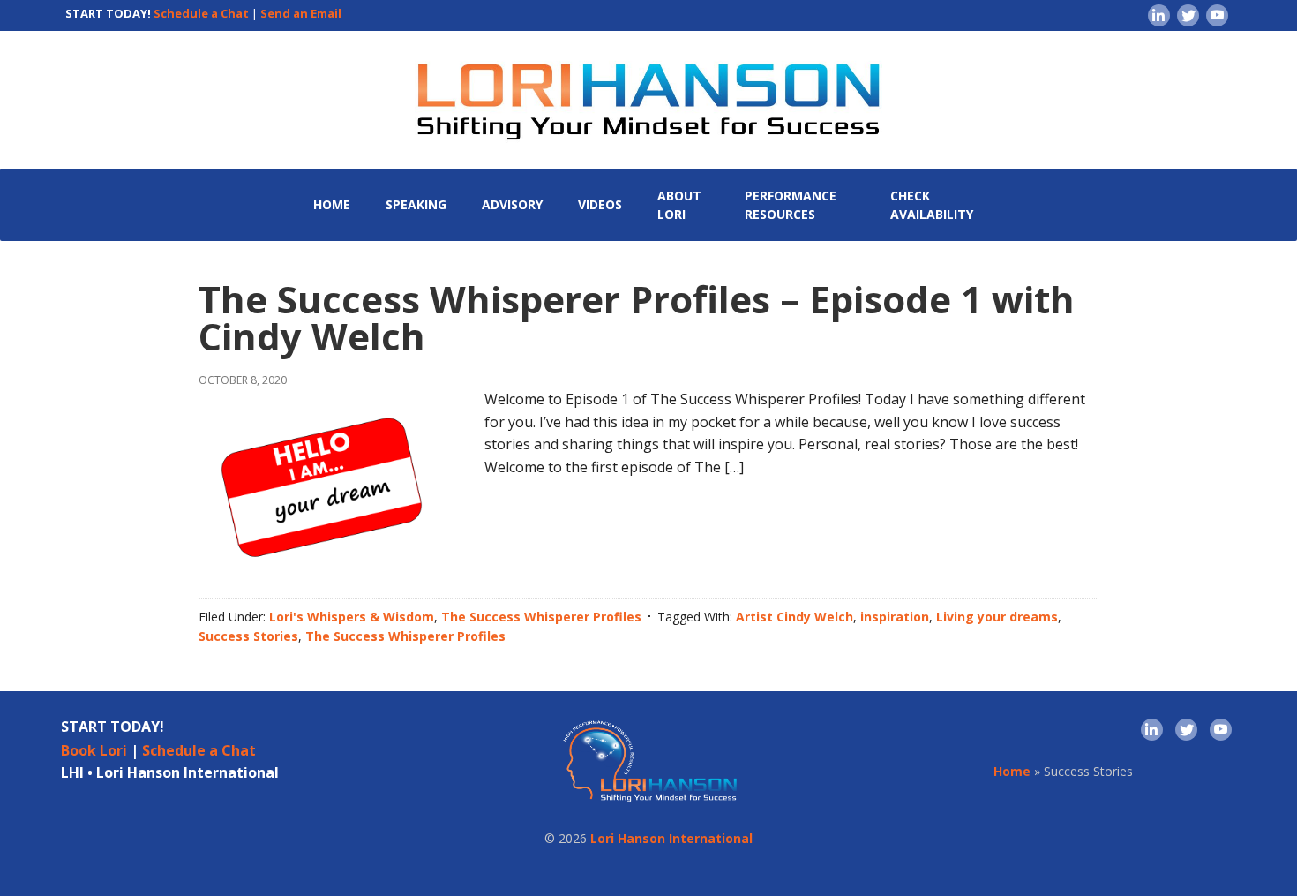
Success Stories (248, 636)
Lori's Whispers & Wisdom (351, 616)
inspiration (894, 616)
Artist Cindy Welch (794, 616)
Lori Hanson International (671, 838)
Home (1012, 771)
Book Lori (94, 750)
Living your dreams (997, 616)
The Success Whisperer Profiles (541, 616)
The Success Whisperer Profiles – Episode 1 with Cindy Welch (637, 317)
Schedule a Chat (201, 13)
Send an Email (300, 13)
